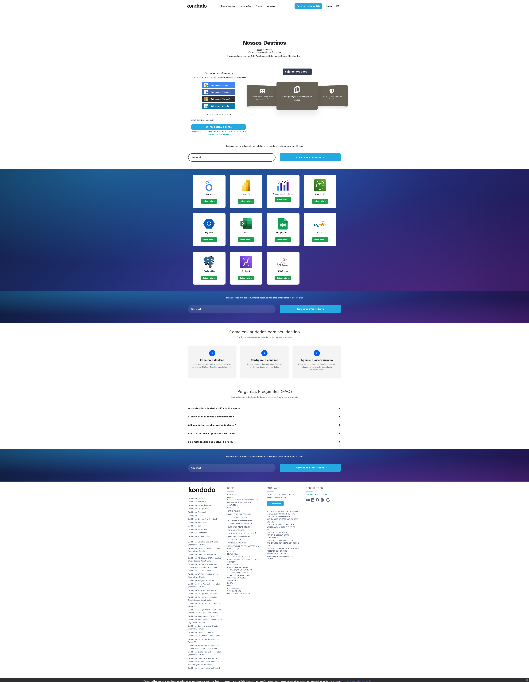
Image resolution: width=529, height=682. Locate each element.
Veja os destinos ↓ (297, 71)
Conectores (233, 508)
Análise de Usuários (238, 543)
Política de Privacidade (239, 594)
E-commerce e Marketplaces (241, 520)
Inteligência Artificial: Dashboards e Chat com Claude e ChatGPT (243, 559)
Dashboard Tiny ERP (197, 502)
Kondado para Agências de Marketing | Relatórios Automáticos (279, 535)
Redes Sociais (234, 540)
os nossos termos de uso (234, 131)
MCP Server (232, 565)
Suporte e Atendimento (239, 527)
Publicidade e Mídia (237, 517)
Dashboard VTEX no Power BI (201, 571)
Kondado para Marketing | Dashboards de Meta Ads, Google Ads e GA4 (282, 519)
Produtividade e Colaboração (242, 533)
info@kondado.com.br (316, 494)
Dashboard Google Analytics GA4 (202, 519)
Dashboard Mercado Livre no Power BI (204, 668)
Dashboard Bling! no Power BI (201, 580)
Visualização (233, 549)
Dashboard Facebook (197, 512)
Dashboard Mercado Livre (199, 536)
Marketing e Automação (239, 514)
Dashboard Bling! (195, 498)
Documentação (234, 588)
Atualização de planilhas (239, 570)
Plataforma (232, 554)
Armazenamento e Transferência (243, 546)
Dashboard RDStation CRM (199, 505)
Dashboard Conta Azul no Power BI (203, 658)
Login (329, 6)
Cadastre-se (275, 503)
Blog (229, 586)
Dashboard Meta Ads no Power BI (202, 590)
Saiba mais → (209, 201)
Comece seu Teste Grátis (310, 157)
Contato (231, 494)
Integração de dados (237, 573)
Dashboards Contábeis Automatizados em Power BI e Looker (281, 556)
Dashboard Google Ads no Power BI (203, 594)
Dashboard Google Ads (198, 508)
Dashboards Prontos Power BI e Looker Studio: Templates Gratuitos (242, 502)
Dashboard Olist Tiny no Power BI (202, 554)
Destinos (231, 551)
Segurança (232, 580)
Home (259, 50)
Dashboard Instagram (197, 522)
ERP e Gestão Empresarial (240, 536)
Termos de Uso (234, 591)
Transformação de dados (239, 575)
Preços (230, 497)
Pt (339, 6)
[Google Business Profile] (328, 501)
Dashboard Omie (195, 526)
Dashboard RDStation (197, 529)
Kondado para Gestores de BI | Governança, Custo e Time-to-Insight (281, 527)
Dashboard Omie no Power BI (201, 632)
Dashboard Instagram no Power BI (203, 616)
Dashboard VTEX (195, 515)
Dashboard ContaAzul (197, 533)
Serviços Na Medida (236, 578)
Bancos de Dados (236, 530)
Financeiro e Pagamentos (240, 524)
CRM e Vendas (234, 511)
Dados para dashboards (238, 567)
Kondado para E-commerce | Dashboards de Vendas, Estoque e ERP (283, 543)
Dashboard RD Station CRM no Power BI (205, 636)
